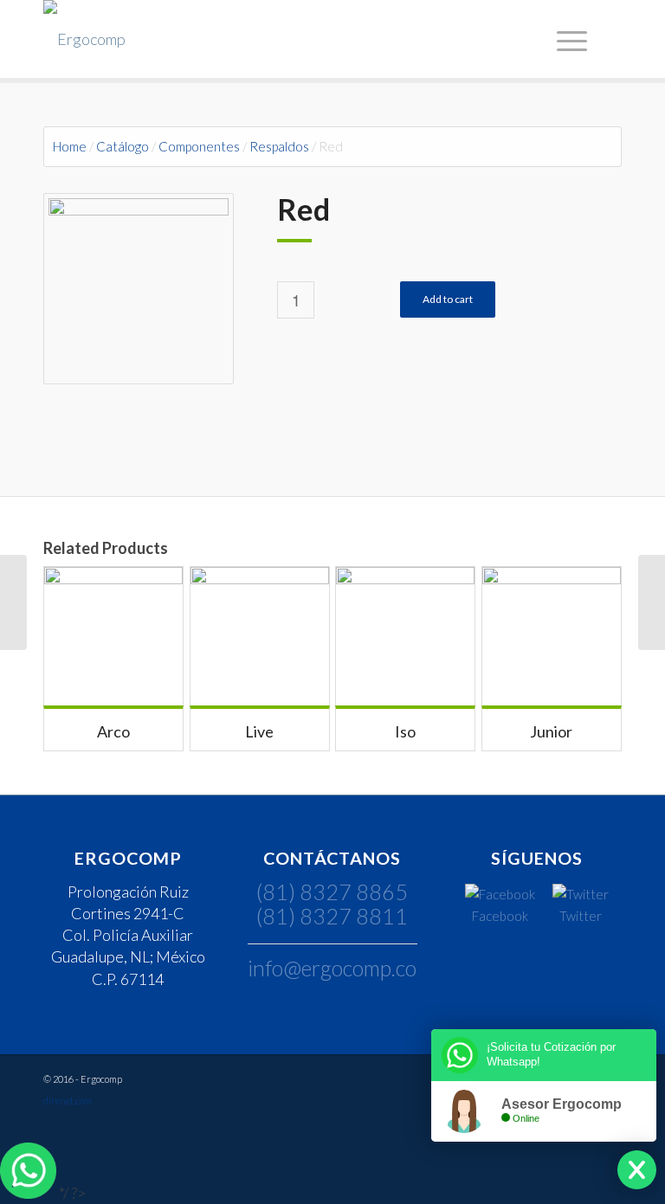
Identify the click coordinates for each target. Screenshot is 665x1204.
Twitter (580, 916)
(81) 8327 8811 (332, 916)
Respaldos (279, 146)
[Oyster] (13, 602)
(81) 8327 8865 (332, 892)
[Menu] (569, 39)
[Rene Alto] (651, 602)
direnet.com (67, 1100)
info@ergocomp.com (340, 968)
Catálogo (122, 146)
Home (70, 146)
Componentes (199, 146)
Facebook (500, 916)
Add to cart (448, 299)
